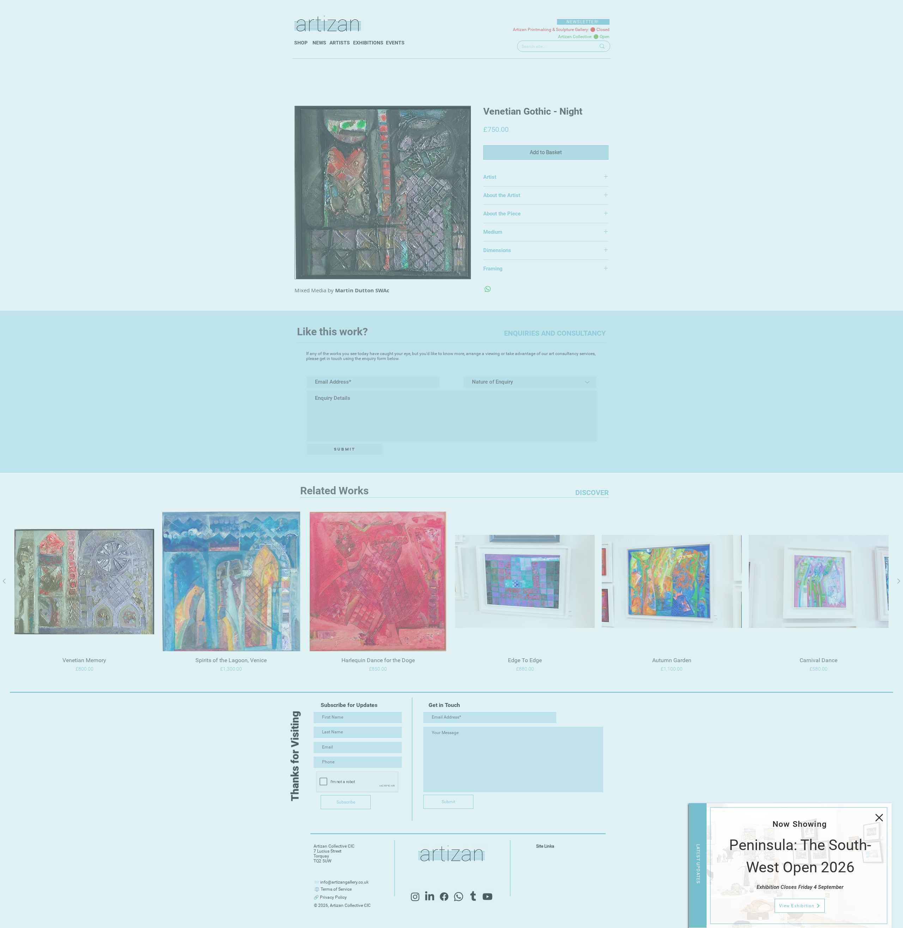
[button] (879, 817)
